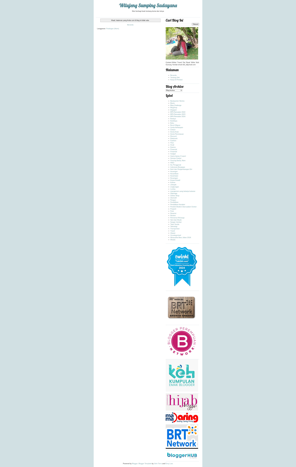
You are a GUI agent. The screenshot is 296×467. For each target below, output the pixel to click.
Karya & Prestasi (176, 80)
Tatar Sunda (174, 224)
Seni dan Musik (176, 220)
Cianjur (173, 130)
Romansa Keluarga (177, 218)
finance (173, 147)
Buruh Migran (175, 125)
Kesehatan (174, 176)
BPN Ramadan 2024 (177, 116)
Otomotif (173, 198)
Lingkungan (174, 187)
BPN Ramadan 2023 (177, 114)
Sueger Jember (176, 222)
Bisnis (172, 103)
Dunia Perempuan (177, 134)
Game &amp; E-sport (178, 156)
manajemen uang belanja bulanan (182, 191)
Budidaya (173, 121)
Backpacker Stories (177, 101)
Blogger (135, 463)
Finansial (173, 151)
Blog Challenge (175, 105)
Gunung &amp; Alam (177, 160)
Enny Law (169, 463)
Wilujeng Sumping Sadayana (148, 5)
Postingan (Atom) (112, 28)
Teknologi (173, 226)
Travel (172, 231)
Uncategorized (175, 235)
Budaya (173, 119)
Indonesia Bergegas (177, 167)
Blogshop (173, 107)
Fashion (173, 140)
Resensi (173, 213)
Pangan (173, 200)
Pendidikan (174, 202)
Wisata (172, 240)
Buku (172, 123)
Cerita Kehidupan (176, 127)
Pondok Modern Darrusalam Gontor (183, 207)
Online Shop (174, 196)
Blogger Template (145, 463)
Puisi (172, 211)
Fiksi (172, 143)
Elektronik (173, 138)
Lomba (172, 189)
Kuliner (172, 182)
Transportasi (174, 229)
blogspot (173, 110)
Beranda (130, 25)
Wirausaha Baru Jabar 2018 (180, 237)
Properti (173, 209)
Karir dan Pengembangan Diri (181, 169)
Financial (173, 149)
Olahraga (173, 193)
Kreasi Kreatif (175, 180)
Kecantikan (174, 174)
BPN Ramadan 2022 (177, 112)
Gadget (173, 154)
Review (173, 215)
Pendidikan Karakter (177, 204)
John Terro (158, 463)
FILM (172, 145)
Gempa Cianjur (175, 158)
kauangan (174, 171)
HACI (172, 163)
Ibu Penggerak (175, 165)
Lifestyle (173, 185)
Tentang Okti (175, 77)
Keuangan (174, 178)
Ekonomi (173, 136)
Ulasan (172, 233)
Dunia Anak (174, 132)
